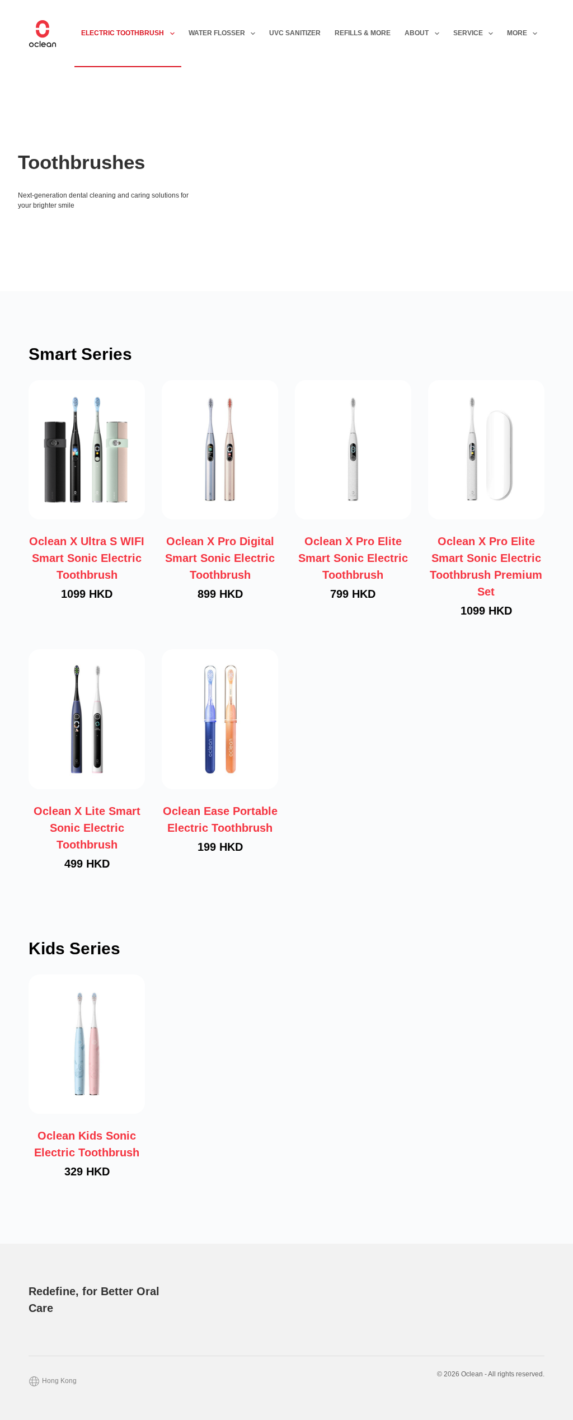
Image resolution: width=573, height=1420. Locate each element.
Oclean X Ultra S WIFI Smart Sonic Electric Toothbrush (86, 558)
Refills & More (363, 33)
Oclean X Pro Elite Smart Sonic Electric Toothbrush (353, 558)
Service (468, 33)
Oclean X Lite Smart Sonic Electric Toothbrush (87, 828)
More (517, 33)
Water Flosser (217, 33)
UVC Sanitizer (295, 33)
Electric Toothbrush (122, 33)
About (417, 33)
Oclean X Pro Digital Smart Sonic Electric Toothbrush (220, 558)
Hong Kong (59, 1381)
